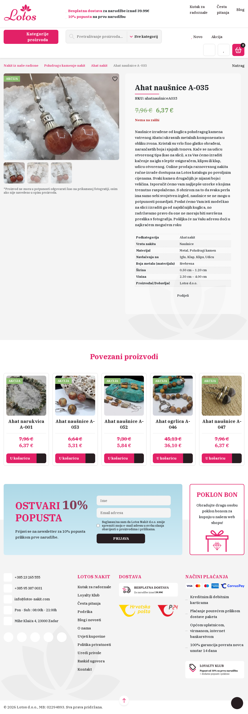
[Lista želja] (224, 50)
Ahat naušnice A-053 (75, 424)
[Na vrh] (124, 700)
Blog (240, 9)
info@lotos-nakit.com (32, 599)
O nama (84, 628)
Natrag (238, 65)
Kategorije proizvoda (37, 37)
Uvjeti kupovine (91, 636)
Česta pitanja (89, 603)
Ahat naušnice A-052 (124, 424)
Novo (197, 36)
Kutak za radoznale (94, 587)
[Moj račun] (209, 50)
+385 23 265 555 (27, 577)
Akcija (216, 36)
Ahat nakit (99, 65)
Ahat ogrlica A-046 (172, 424)
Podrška (85, 611)
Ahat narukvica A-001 (26, 424)
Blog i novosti (89, 620)
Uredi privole (89, 653)
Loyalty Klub (89, 595)
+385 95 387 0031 (28, 588)
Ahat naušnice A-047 (221, 424)
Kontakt (85, 669)
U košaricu (20, 458)
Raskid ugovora (91, 661)
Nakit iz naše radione (21, 65)
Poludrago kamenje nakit (64, 65)
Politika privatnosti (94, 644)
